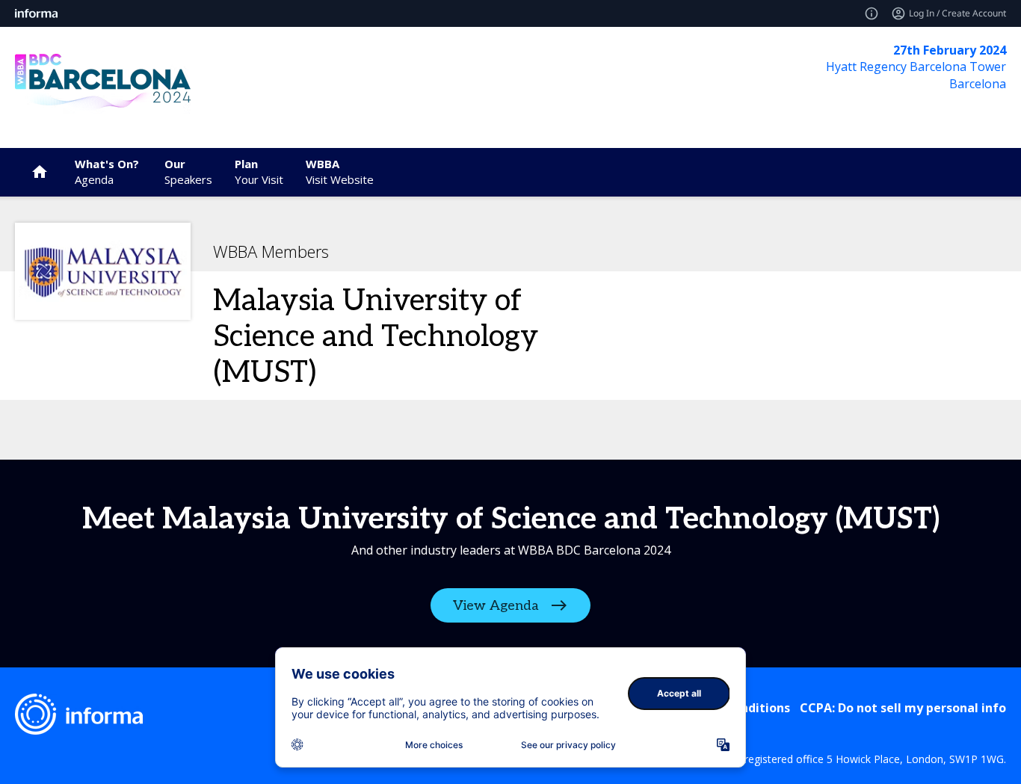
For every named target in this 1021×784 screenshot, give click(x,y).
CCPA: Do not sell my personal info (903, 708)
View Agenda (496, 606)
